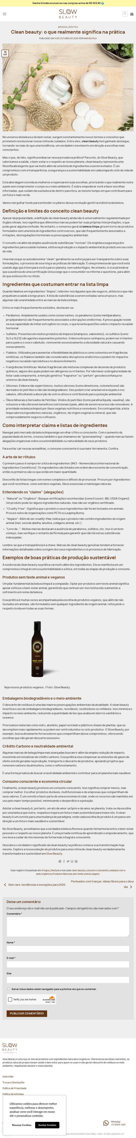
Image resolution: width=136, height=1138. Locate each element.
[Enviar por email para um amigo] (72, 861)
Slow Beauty (54, 853)
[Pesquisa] (125, 13)
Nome (11, 942)
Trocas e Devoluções (13, 1083)
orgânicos (46, 874)
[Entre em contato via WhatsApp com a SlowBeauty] (106, 1125)
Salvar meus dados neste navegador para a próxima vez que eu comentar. (54, 989)
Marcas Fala (90, 38)
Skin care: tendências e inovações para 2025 (37, 885)
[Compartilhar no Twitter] (68, 861)
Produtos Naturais (62, 874)
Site (9, 973)
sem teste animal (82, 874)
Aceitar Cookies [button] (47, 1125)
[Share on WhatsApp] (60, 861)
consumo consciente (97, 871)
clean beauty (78, 871)
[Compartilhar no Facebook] (64, 861)
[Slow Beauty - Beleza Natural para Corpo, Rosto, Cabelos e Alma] (68, 13)
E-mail (11, 958)
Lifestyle (73, 27)
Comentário (14, 914)
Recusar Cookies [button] (21, 1125)
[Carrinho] (132, 13)
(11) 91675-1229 (118, 1125)
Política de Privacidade (14, 1088)
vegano (95, 874)
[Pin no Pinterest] (76, 861)
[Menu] (4, 14)
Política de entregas (13, 1094)
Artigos (62, 27)
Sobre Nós (7, 1077)
